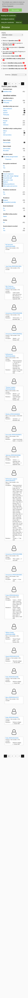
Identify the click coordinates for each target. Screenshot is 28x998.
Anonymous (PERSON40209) (14, 313)
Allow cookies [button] (15, 10)
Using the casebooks (7, 22)
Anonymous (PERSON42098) (14, 554)
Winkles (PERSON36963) (13, 414)
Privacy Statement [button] (7, 6)
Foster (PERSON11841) (12, 595)
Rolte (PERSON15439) (12, 677)
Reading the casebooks (8, 15)
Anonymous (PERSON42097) (14, 574)
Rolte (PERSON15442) (12, 717)
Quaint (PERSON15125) (12, 656)
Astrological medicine (7, 19)
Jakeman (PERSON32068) (13, 455)
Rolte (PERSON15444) (12, 738)
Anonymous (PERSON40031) (14, 333)
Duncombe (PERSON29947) (14, 434)
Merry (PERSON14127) (12, 697)
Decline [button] (5, 10)
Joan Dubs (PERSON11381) (13, 266)
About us (18, 22)
